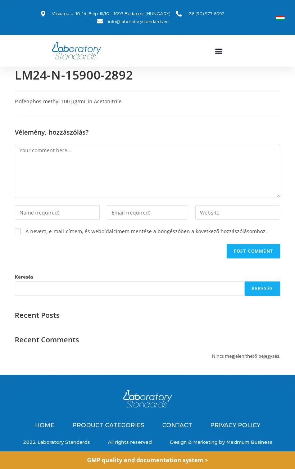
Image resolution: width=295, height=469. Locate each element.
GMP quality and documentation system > (147, 460)
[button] (218, 51)
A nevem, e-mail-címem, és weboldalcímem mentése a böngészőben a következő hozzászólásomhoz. (146, 231)
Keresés (24, 277)
